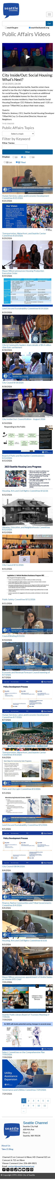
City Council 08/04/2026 (13, 866)
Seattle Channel (35, 1123)
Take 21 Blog (7, 1149)
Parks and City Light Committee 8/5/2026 (21, 789)
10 (16, 157)
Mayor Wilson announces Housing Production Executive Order (23, 272)
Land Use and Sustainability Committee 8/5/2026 (24, 825)
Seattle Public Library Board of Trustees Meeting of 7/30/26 (25, 1016)
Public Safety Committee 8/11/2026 (18, 599)
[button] (27, 57)
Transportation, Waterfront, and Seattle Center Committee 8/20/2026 (24, 234)
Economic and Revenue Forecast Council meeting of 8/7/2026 (26, 673)
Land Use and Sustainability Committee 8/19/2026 (25, 308)
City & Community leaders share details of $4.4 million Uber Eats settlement (26, 346)
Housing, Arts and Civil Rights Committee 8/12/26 (25, 491)
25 (24, 157)
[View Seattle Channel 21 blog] (28, 1169)
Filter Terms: (8, 143)
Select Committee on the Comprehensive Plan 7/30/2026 (23, 1053)
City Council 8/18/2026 (12, 382)
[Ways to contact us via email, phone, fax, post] (31, 1169)
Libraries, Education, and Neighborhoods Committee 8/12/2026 (26, 528)
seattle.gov (12, 27)
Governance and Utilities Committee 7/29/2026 (24, 1090)
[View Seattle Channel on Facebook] (4, 1169)
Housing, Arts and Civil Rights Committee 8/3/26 (24, 940)
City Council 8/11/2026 (12, 565)
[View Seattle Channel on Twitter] (8, 1169)
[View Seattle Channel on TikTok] (16, 1169)
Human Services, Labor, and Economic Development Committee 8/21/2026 (25, 197)
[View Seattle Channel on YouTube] (24, 1169)
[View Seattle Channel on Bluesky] (20, 1169)
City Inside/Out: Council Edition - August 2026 (23, 419)
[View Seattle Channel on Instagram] (12, 1169)
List (10, 162)
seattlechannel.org (40, 27)
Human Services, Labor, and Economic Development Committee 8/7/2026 (25, 716)
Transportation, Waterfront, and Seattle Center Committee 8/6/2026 (24, 753)
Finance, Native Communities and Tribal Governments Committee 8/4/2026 (26, 904)
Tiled (23, 162)
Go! (49, 23)
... (23, 1110)
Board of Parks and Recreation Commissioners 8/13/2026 (23, 457)
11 (45, 1105)
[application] (27, 57)
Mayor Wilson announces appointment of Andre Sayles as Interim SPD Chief (27, 978)
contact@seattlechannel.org (21, 1166)
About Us (5, 1145)
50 (33, 157)
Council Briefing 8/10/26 (13, 636)
